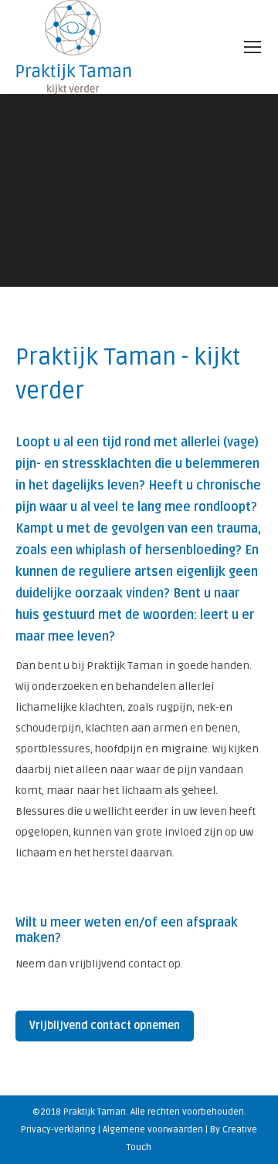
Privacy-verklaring (58, 1129)
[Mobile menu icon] (252, 47)
